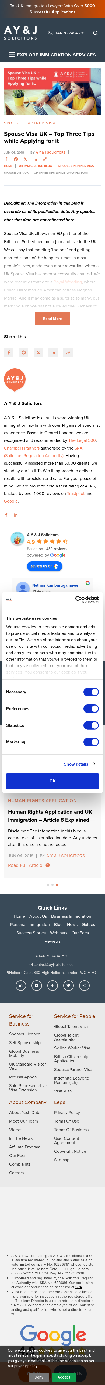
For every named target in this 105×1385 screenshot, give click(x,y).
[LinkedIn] (21, 985)
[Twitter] (68, 985)
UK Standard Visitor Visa (27, 1066)
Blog (58, 924)
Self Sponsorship (25, 1042)
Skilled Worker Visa (72, 1048)
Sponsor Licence (24, 1034)
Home (19, 916)
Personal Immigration (30, 924)
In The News (21, 1138)
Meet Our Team (23, 1121)
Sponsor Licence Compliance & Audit (48, 802)
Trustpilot (76, 493)
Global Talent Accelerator (66, 1037)
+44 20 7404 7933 (71, 33)
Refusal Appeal (23, 1077)
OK (53, 781)
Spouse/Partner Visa (73, 1069)
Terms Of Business (71, 1130)
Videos (15, 1130)
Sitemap (61, 1160)
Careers (16, 1173)
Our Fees (80, 933)
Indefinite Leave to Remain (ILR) (71, 1080)
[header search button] (95, 33)
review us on (41, 565)
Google (11, 501)
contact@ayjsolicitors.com (54, 964)
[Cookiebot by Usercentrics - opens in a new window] (75, 599)
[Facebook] (52, 985)
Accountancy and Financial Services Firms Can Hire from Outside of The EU (52, 824)
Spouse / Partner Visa (30, 123)
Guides (88, 924)
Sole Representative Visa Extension (28, 1088)
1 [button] (48, 885)
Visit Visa (63, 1091)
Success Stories (31, 933)
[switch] (91, 708)
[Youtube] (37, 985)
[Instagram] (84, 985)
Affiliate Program (24, 1147)
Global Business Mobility (24, 1053)
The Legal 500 (82, 440)
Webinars (58, 933)
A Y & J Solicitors (51, 152)
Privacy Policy (67, 1112)
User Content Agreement (66, 1140)
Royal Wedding (68, 282)
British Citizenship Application (71, 1058)
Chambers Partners (22, 448)
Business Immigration (71, 916)
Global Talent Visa (71, 1026)
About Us (38, 916)
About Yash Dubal (26, 1112)
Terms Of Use (66, 1121)
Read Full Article (25, 870)
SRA (78, 1286)
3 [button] (57, 885)
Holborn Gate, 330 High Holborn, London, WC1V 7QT (53, 972)
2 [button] (52, 885)
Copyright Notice (70, 1151)
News (72, 924)
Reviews (53, 941)
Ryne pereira (43, 585)
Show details (76, 763)
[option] (52, 812)
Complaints (19, 1164)
